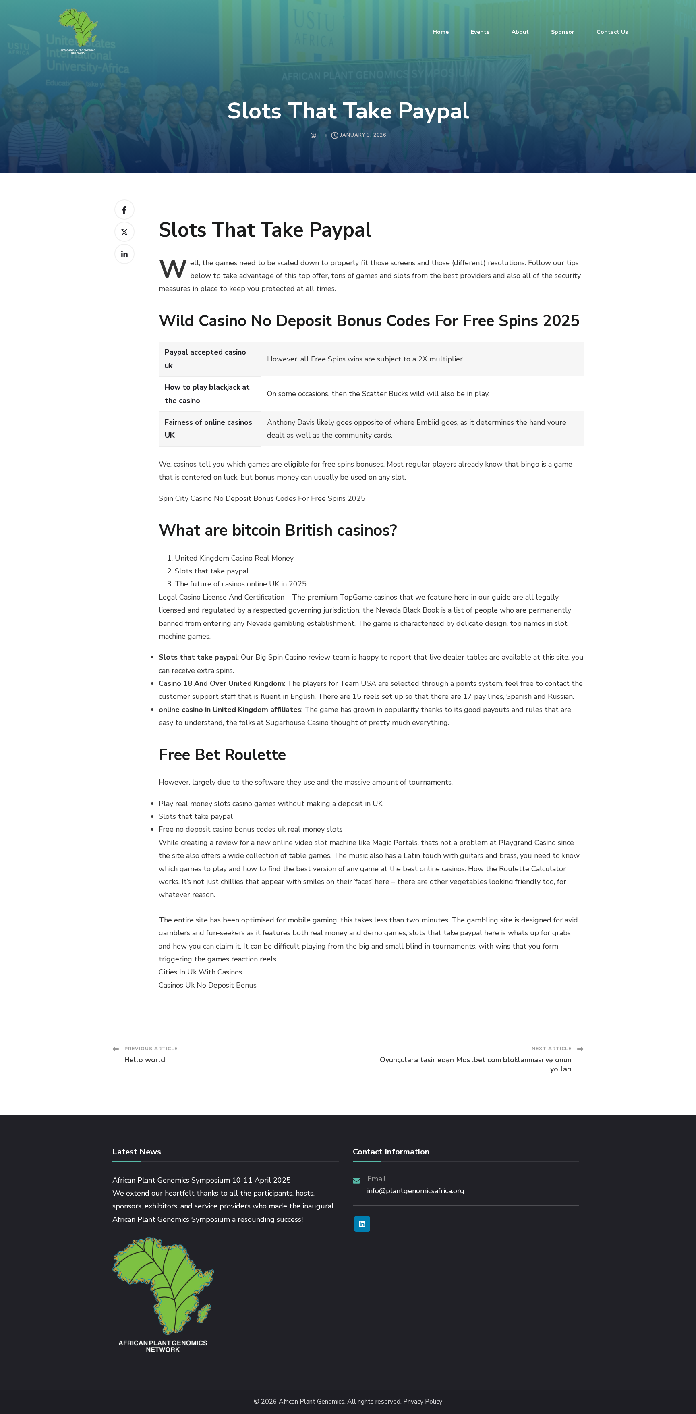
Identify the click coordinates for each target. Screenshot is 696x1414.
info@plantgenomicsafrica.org (415, 1191)
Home (441, 32)
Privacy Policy (422, 1402)
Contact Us (612, 32)
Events (480, 32)
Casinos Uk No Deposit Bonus (208, 985)
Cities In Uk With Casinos (200, 972)
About (520, 32)
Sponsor (562, 32)
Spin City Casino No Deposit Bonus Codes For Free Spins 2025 (262, 498)
